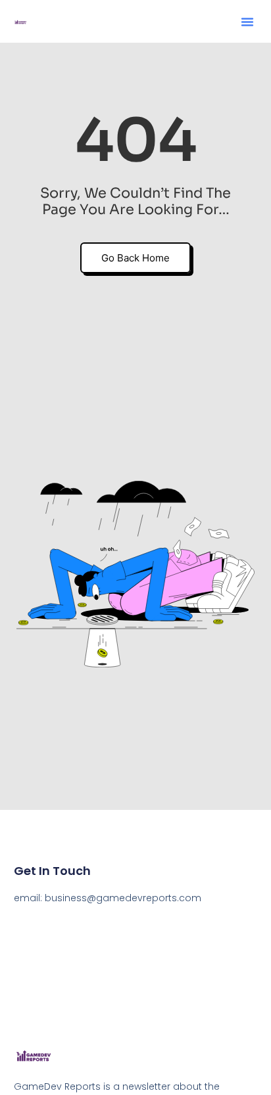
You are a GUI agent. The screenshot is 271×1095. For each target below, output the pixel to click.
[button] (247, 22)
